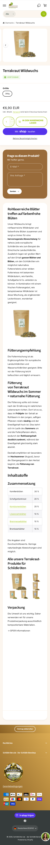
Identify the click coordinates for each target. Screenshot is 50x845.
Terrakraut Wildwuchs (25, 23)
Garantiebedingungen (12, 786)
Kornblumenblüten (18, 506)
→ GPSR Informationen (19, 630)
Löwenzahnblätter (18, 514)
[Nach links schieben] (5, 45)
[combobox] (31, 14)
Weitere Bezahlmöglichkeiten (25, 138)
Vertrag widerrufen (25, 729)
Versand (16, 112)
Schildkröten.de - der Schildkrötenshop (28, 837)
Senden (13, 191)
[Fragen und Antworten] (39, 5)
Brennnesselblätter (18, 521)
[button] (4, 5)
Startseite (9, 23)
